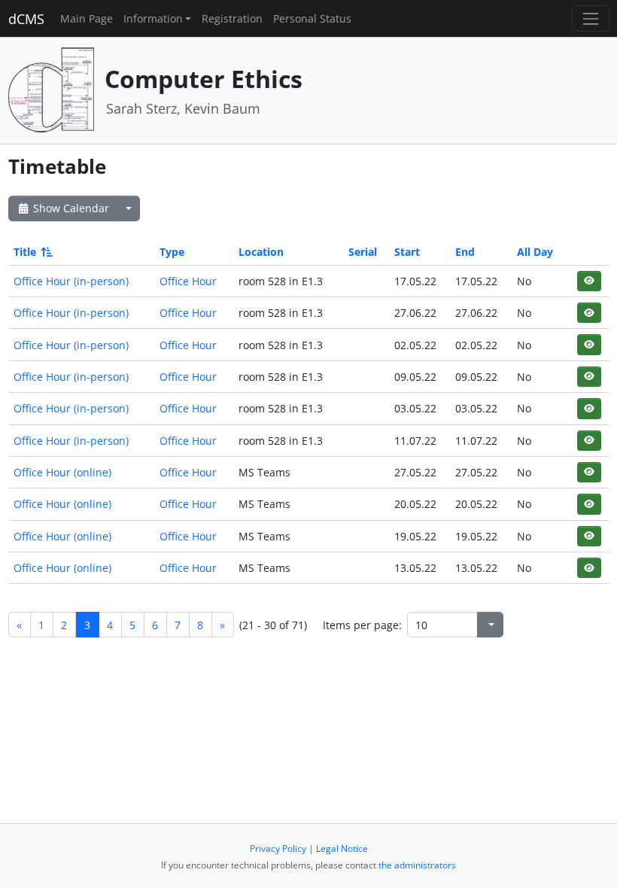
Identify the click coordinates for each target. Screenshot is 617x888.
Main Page (86, 18)
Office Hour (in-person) (71, 281)
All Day (535, 252)
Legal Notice (342, 848)
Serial (362, 252)
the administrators (417, 865)
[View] (588, 281)
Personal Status (312, 18)
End (465, 252)
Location (261, 252)
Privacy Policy (278, 848)
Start (407, 252)
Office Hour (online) (62, 472)
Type (172, 252)
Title (25, 252)
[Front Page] (51, 89)
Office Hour (188, 281)
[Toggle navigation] (590, 18)
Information (153, 18)
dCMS (26, 19)
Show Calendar (69, 208)
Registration (232, 18)
